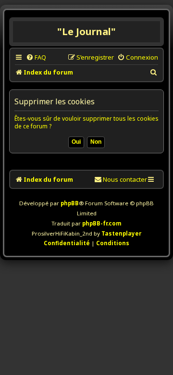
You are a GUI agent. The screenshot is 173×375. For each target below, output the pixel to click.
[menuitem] (36, 57)
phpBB (70, 203)
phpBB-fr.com (102, 223)
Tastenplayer (121, 233)
